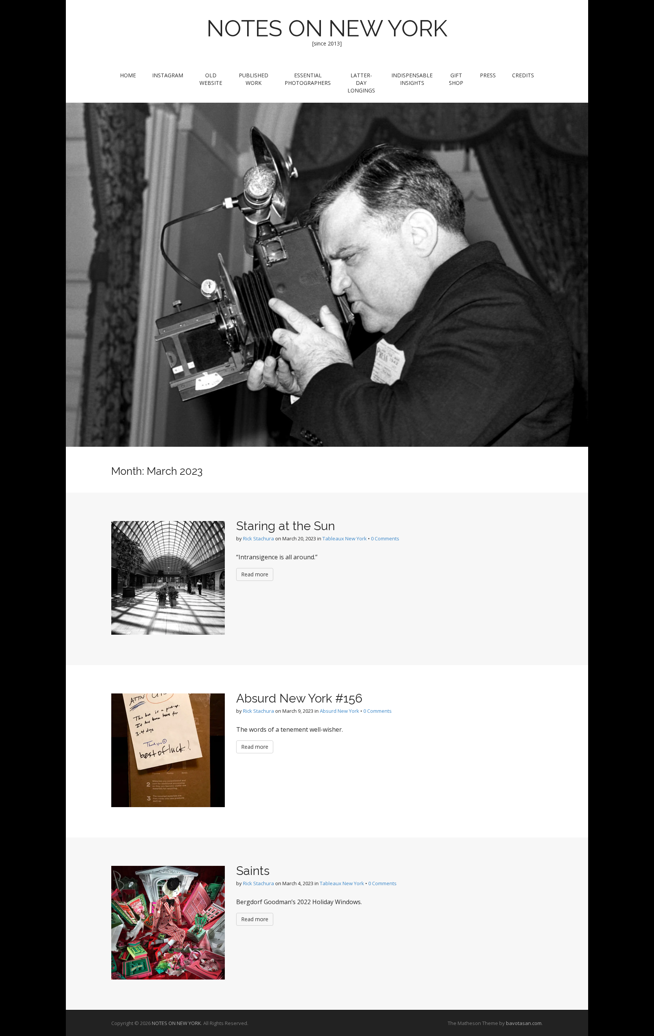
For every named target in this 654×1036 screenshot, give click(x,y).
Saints (252, 871)
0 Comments (385, 538)
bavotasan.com (524, 1023)
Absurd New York (339, 710)
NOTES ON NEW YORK (327, 28)
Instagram (167, 75)
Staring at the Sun (285, 526)
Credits (523, 75)
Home (128, 75)
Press (488, 75)
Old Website (210, 79)
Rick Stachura (258, 538)
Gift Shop (456, 79)
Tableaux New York (344, 538)
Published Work (253, 79)
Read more (254, 574)
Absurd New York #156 (299, 698)
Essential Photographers (308, 79)
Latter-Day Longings (361, 83)
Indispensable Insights (412, 79)
